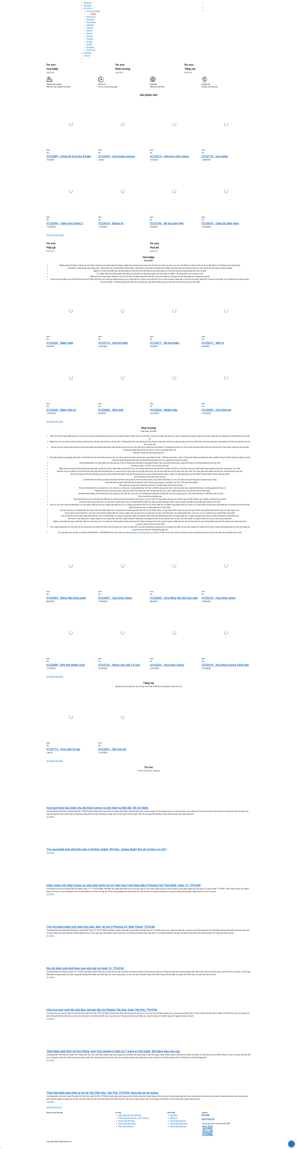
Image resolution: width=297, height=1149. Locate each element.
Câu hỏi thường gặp (178, 1121)
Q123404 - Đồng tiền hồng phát (66, 598)
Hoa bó (89, 30)
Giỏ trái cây (90, 50)
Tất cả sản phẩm (93, 11)
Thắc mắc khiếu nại (126, 1126)
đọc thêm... (50, 817)
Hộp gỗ (89, 33)
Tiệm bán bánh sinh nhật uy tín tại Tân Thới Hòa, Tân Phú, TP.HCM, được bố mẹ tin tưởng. (102, 1092)
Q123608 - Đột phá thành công (65, 665)
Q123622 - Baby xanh (59, 343)
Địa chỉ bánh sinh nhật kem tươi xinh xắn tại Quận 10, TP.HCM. (85, 968)
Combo (93, 14)
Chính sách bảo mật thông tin (129, 1115)
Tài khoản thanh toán (178, 1126)
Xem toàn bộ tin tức (54, 1107)
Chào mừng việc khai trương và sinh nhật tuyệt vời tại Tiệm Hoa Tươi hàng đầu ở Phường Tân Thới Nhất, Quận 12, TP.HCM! (123, 885)
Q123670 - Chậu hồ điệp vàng (220, 223)
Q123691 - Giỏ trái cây (112, 749)
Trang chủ (87, 3)
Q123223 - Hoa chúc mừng (167, 665)
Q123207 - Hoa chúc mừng (115, 598)
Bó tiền (89, 44)
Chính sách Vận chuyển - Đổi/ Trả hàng (133, 1118)
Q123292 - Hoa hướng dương (116, 156)
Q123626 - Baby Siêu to (61, 410)
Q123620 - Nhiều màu (163, 410)
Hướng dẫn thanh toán (179, 1123)
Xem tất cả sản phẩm (55, 235)
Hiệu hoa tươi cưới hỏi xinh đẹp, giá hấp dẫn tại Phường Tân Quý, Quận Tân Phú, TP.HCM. (101, 1009)
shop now (50, 72)
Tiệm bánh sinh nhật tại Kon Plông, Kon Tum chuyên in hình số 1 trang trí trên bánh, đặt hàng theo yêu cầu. (113, 1051)
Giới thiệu (87, 5)
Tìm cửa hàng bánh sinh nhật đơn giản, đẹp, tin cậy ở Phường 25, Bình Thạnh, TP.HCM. (100, 926)
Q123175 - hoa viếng (215, 156)
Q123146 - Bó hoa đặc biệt (167, 223)
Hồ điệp (89, 39)
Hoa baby (90, 47)
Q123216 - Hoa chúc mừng (219, 598)
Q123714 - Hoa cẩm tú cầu (63, 749)
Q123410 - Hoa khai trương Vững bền (225, 665)
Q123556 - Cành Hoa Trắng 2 (64, 223)
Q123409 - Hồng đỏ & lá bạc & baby (68, 156)
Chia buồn (90, 19)
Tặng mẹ (89, 28)
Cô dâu (89, 42)
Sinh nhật (90, 25)
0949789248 (208, 1119)
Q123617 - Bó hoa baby (164, 343)
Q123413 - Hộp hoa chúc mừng (169, 156)
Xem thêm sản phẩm (54, 422)
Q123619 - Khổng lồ (110, 223)
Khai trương (91, 22)
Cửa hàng (87, 53)
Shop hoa (174, 1118)
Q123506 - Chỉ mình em (216, 410)
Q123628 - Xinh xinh (110, 410)
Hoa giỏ (89, 36)
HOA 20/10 (91, 17)
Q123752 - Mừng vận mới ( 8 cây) (119, 665)
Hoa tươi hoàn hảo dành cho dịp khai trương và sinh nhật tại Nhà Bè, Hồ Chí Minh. (97, 807)
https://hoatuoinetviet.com (142, 532)
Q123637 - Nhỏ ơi (213, 343)
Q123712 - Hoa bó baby (113, 343)
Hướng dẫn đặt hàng (126, 1121)
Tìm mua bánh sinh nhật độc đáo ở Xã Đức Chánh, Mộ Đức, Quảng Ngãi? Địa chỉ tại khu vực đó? (106, 849)
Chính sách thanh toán (127, 1123)
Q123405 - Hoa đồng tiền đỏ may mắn (174, 598)
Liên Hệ (87, 55)
